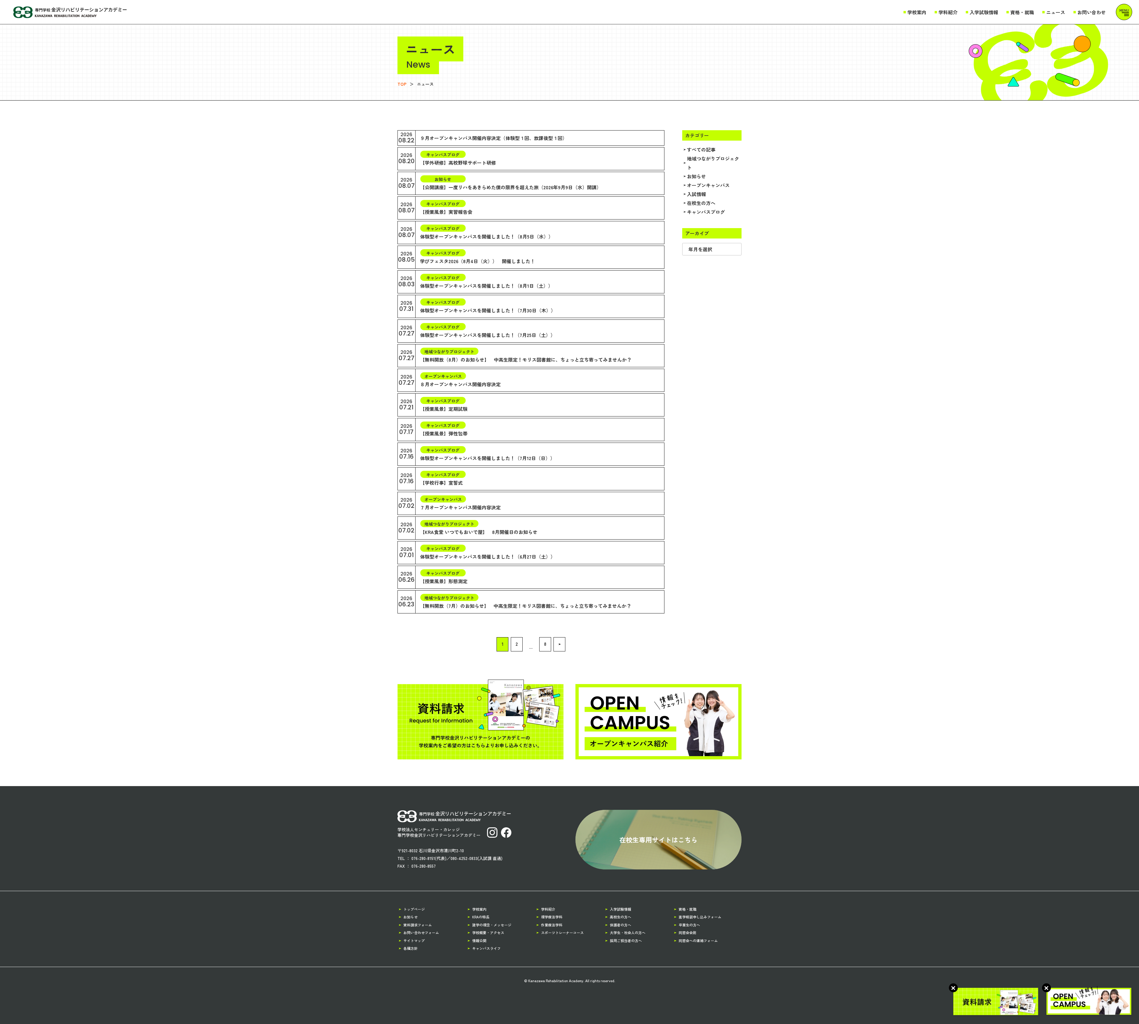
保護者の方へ (620, 924)
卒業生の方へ (689, 924)
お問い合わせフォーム (421, 932)
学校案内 (916, 12)
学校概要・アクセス (488, 932)
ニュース (1055, 12)
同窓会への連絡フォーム (698, 940)
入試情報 (696, 194)
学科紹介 (947, 12)
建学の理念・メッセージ (491, 924)
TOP (401, 84)
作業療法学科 (551, 924)
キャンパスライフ (486, 948)
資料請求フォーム (417, 924)
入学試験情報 (984, 12)
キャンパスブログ (706, 211)
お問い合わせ (1091, 12)
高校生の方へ (620, 916)
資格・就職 (1022, 12)
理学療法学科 (551, 916)
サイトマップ (414, 940)
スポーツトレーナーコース (562, 932)
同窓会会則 (687, 932)
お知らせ (696, 176)
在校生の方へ (701, 202)
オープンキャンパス (708, 185)
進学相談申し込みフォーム (700, 916)
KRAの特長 (480, 916)
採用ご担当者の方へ (626, 940)
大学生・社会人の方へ (627, 932)
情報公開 (479, 940)
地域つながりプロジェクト (713, 163)
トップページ (414, 909)
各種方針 (410, 948)
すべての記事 (701, 149)
